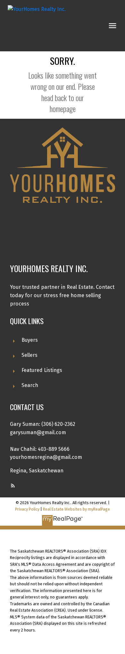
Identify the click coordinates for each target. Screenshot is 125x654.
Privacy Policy (27, 509)
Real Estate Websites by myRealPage (76, 509)
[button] (13, 485)
